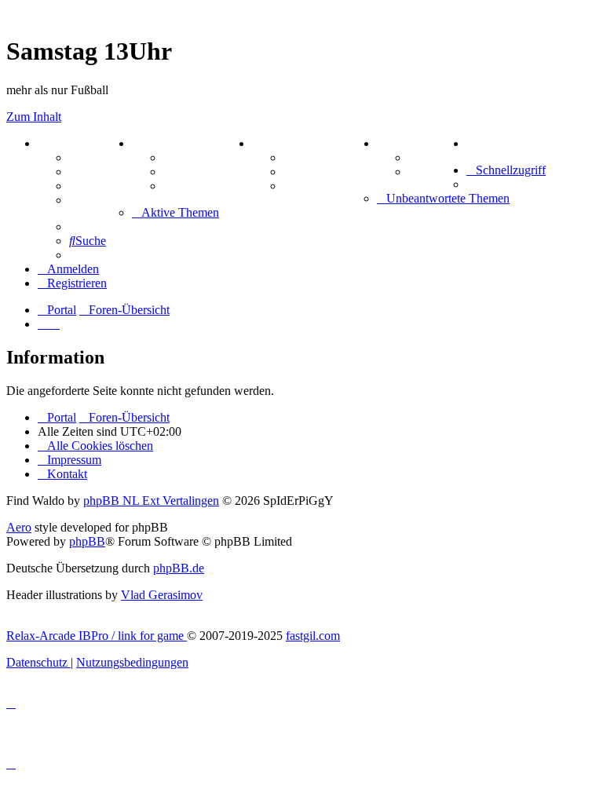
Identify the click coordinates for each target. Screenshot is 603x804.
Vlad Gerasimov (162, 594)
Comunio (433, 171)
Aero (18, 527)
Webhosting (100, 171)
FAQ (82, 185)
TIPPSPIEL (410, 143)
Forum (87, 157)
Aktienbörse (195, 157)
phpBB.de (178, 568)
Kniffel (301, 157)
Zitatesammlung (206, 185)
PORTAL (64, 143)
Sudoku (304, 171)
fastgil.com (313, 635)
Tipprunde (437, 157)
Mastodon (95, 199)
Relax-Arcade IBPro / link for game (96, 635)
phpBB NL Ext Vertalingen (151, 500)
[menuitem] (469, 143)
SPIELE (275, 143)
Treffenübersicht (207, 171)
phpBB (87, 541)
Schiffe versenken (330, 185)
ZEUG (150, 143)
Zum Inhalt (33, 116)
